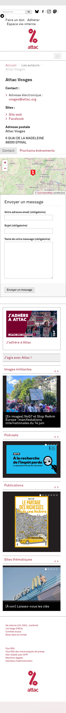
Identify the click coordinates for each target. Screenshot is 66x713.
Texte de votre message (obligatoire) (27, 239)
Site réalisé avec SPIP (17, 655)
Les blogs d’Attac (14, 629)
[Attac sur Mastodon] (55, 11)
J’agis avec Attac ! (18, 357)
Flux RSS (10, 649)
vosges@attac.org (22, 99)
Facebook (16, 119)
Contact (8, 150)
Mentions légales (14, 658)
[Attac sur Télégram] (2, 16)
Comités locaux (13, 632)
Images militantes (18, 369)
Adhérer (33, 20)
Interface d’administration (19, 661)
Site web (15, 114)
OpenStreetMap (45, 192)
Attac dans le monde (16, 635)
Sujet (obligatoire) (15, 225)
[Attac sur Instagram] (49, 11)
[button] (33, 172)
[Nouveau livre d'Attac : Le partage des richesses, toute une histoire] (31, 522)
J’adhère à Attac (18, 342)
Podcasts (11, 435)
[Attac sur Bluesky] (37, 11)
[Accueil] (33, 38)
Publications (13, 485)
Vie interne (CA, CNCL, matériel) (22, 626)
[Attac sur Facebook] (43, 11)
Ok (28, 12)
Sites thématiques (18, 559)
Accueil (11, 65)
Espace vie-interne (21, 24)
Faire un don (15, 20)
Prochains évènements (37, 150)
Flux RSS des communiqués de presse (25, 652)
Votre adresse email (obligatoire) (25, 212)
